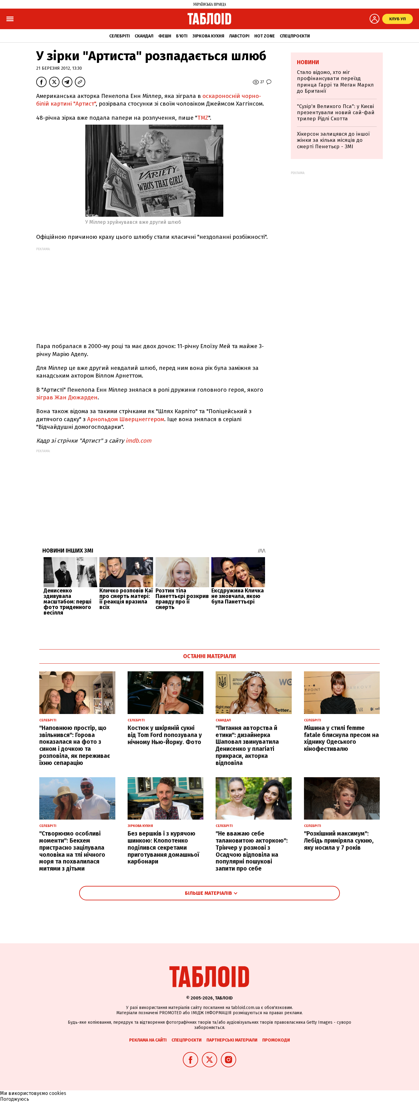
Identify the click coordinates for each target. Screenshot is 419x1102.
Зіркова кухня (208, 36)
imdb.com (137, 440)
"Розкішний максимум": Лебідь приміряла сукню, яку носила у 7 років (339, 840)
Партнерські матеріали (231, 1040)
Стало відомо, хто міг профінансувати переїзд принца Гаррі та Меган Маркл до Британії (335, 81)
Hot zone (264, 36)
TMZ (202, 117)
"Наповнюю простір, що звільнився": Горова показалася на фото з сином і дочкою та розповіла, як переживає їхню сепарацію (74, 745)
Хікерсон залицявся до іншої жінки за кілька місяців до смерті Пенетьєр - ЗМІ (333, 140)
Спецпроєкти (295, 36)
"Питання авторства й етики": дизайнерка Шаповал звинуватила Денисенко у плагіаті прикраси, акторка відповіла (247, 745)
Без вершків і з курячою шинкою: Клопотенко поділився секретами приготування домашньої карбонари (163, 847)
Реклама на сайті (148, 1040)
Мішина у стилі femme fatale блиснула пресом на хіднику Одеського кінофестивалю (341, 738)
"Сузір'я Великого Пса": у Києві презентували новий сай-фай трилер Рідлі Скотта (336, 112)
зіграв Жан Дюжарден (67, 397)
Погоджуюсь (14, 1099)
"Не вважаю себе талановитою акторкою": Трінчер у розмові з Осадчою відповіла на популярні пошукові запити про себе (252, 851)
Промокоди (276, 1040)
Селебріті (119, 36)
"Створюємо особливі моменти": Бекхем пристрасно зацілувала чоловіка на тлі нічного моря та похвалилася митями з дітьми (72, 851)
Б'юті (181, 36)
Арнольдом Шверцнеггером (125, 419)
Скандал (144, 36)
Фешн (164, 36)
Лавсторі (239, 36)
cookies (57, 1093)
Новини (308, 62)
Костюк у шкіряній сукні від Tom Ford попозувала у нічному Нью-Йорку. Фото (165, 735)
